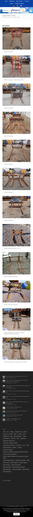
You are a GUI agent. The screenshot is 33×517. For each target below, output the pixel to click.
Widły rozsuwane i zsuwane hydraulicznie (14, 79)
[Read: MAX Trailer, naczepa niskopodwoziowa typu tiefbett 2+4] (3, 397)
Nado (24, 434)
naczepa (20, 434)
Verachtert (18, 445)
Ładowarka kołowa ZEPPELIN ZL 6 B (14, 407)
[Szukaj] (24, 10)
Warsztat (27, 1)
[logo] (13, 10)
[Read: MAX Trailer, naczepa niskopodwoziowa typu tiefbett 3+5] (3, 391)
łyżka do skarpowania (16, 464)
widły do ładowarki (7, 447)
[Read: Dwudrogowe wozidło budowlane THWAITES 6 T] (3, 411)
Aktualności (11, 1)
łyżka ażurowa (6, 462)
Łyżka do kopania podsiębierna (9, 454)
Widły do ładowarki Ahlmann (11, 276)
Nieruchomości (19, 1)
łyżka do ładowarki (7, 467)
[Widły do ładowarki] (16, 38)
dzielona (25, 431)
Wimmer (14, 447)
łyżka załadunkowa (7, 471)
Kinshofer (5, 434)
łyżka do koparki (6, 464)
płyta (11, 436)
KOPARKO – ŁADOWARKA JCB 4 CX (13, 418)
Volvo (24, 445)
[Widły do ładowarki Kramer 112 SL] (16, 235)
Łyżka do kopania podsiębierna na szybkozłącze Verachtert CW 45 (15, 457)
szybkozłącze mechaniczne (9, 445)
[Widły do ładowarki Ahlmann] (16, 263)
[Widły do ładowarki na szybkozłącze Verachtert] (16, 349)
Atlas (4, 431)
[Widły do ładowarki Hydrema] (16, 291)
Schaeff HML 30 (6, 438)
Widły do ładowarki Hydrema (11, 304)
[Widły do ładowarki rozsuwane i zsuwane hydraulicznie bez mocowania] (16, 319)
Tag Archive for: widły (8, 15)
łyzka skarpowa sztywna (21, 460)
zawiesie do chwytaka (7, 449)
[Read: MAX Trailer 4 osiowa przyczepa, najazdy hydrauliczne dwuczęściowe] (3, 386)
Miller (15, 434)
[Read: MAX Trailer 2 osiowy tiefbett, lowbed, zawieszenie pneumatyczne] (3, 402)
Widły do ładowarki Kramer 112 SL (12, 248)
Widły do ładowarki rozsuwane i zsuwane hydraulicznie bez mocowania (14, 333)
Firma (6, 1)
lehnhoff (10, 434)
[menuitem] (6, 1)
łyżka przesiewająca (17, 469)
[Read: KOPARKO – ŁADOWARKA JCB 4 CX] (3, 419)
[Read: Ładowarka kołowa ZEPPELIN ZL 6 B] (3, 408)
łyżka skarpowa (26, 469)
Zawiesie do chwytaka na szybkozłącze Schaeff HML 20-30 (15, 451)
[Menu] (28, 10)
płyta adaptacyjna (17, 436)
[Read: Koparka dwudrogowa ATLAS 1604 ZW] (3, 415)
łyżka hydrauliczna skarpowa (19, 467)
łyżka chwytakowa (14, 462)
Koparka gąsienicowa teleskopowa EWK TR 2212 (16, 376)
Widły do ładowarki (8, 51)
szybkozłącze (23, 438)
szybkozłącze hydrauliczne (9, 440)
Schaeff (24, 436)
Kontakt (11, 3)
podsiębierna (6, 436)
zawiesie (20, 447)
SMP (18, 438)
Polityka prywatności (19, 3)
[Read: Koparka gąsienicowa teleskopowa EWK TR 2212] (3, 377)
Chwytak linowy (18, 431)
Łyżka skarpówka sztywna (8, 460)
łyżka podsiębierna (7, 469)
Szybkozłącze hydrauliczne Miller (10, 442)
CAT (7, 431)
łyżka (28, 460)
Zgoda (16, 514)
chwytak (11, 431)
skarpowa (13, 438)
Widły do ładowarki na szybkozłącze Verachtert (15, 362)
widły (28, 445)
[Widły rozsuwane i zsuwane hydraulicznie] (16, 66)
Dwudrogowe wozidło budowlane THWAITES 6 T (16, 411)
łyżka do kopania (23, 462)
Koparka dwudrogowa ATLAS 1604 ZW (14, 415)
